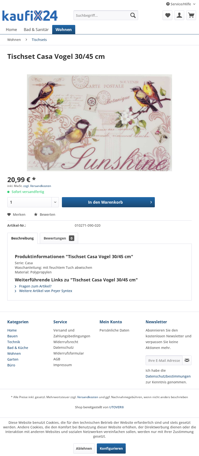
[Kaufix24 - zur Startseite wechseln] (30, 16)
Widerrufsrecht (65, 342)
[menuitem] (106, 15)
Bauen (12, 336)
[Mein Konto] (179, 15)
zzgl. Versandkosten (37, 186)
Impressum (62, 365)
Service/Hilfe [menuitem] (181, 4)
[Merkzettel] (167, 15)
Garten (12, 359)
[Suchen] (133, 15)
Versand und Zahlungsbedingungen (71, 333)
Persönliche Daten (114, 330)
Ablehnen (84, 448)
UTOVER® (116, 407)
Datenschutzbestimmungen (168, 376)
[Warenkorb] (191, 15)
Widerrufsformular (68, 353)
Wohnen (14, 353)
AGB (56, 359)
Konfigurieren (111, 448)
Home (12, 330)
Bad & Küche (17, 347)
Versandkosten (87, 397)
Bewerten (47, 214)
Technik (13, 342)
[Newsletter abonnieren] (186, 360)
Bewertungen (58, 238)
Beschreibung (22, 238)
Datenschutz (63, 347)
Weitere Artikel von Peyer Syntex (45, 290)
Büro (11, 365)
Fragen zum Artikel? (34, 286)
